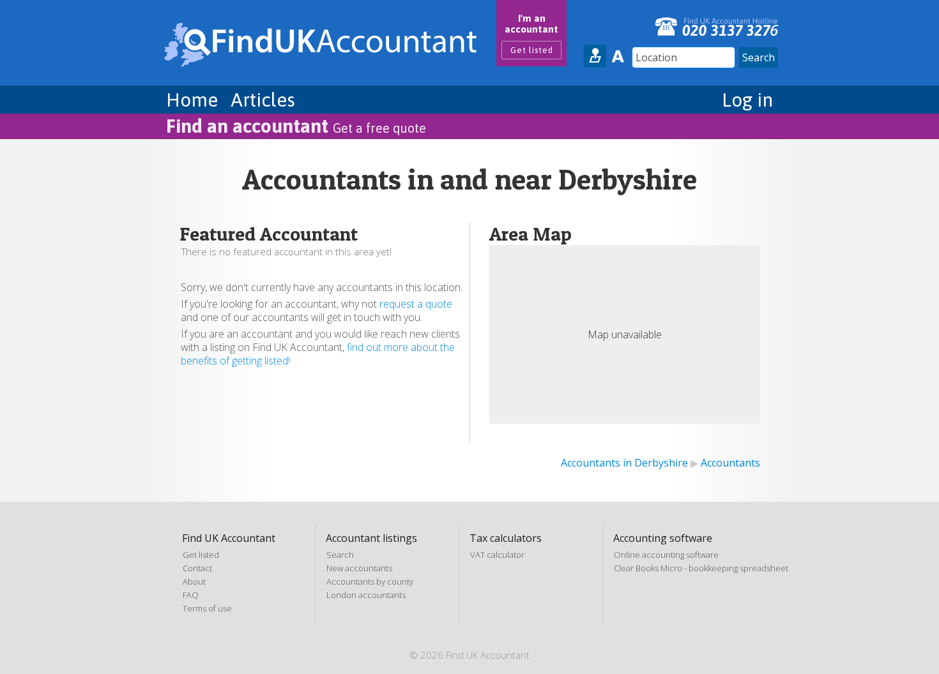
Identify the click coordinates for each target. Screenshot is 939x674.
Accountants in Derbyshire (624, 463)
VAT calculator (497, 554)
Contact (197, 568)
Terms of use (207, 608)
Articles (263, 99)
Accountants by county (369, 581)
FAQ (191, 595)
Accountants (730, 463)
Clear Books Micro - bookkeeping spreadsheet (701, 568)
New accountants (359, 568)
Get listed (531, 50)
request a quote (415, 304)
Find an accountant (296, 126)
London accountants (366, 595)
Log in (747, 99)
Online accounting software (666, 554)
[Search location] (595, 56)
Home (192, 99)
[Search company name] (617, 56)
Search (340, 554)
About (194, 581)
